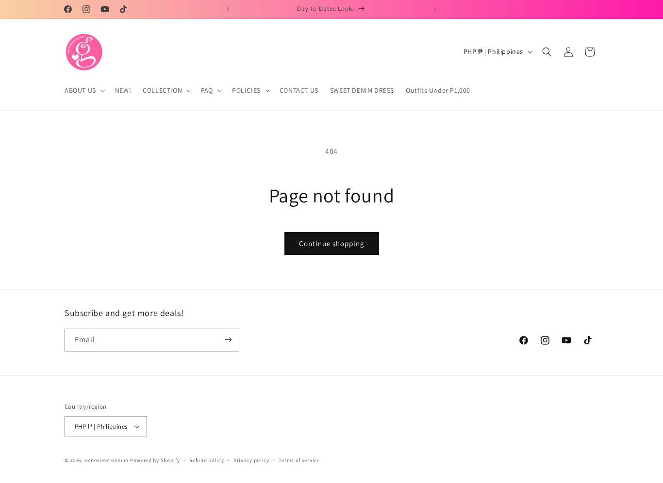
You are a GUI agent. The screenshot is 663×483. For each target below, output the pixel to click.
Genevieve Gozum (106, 460)
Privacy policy (251, 460)
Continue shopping (332, 243)
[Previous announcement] (228, 9)
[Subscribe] (228, 339)
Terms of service (299, 460)
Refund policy (206, 460)
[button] (84, 90)
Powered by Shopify (155, 460)
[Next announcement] (435, 9)
